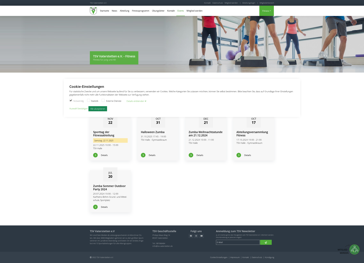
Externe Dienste (113, 100)
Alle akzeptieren (97, 108)
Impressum (235, 257)
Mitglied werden (231, 3)
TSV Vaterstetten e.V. (98, 3)
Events (180, 10)
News (114, 10)
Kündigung (269, 257)
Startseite (104, 10)
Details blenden (135, 101)
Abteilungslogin (248, 3)
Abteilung (124, 10)
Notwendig (78, 100)
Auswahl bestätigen (78, 108)
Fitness (265, 10)
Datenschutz (217, 3)
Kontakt (207, 3)
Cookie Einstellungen (219, 257)
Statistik (94, 100)
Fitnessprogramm (140, 10)
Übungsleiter (158, 10)
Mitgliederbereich (267, 3)
